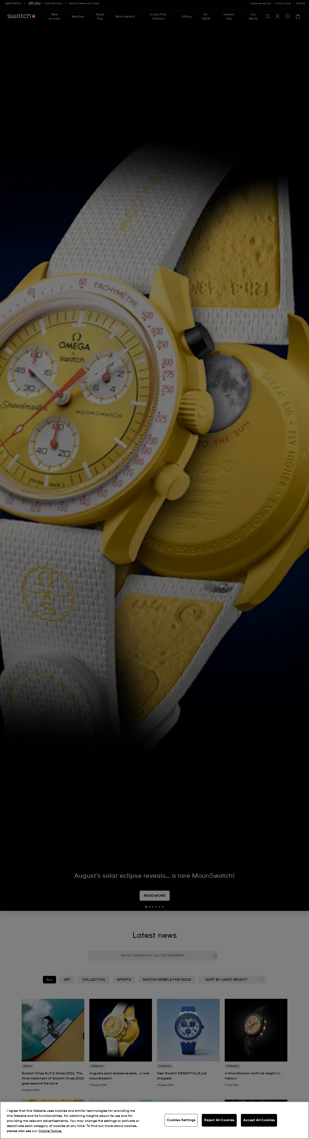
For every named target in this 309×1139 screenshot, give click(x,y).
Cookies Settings (181, 1120)
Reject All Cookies (219, 1120)
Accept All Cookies (259, 1120)
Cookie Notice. (50, 1131)
